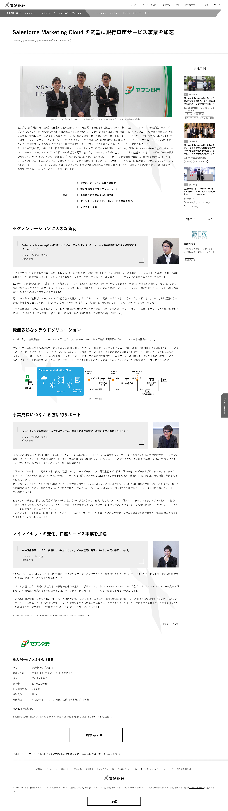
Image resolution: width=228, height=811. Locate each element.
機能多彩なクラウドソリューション (99, 189)
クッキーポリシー (196, 788)
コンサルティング (47, 13)
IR (145, 13)
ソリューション (99, 13)
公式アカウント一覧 (105, 769)
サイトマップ (167, 769)
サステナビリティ (130, 13)
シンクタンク (30, 13)
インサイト (114, 13)
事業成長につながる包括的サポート (99, 195)
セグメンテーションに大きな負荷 (98, 183)
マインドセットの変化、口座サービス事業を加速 (106, 201)
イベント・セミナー (149, 5)
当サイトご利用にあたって (146, 769)
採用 (177, 5)
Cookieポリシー (124, 769)
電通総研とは (12, 13)
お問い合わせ (189, 5)
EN (220, 5)
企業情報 (166, 5)
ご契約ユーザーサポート (46, 769)
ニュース (132, 5)
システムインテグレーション (71, 13)
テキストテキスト (89, 207)
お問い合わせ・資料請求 (82, 769)
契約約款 (64, 769)
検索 (206, 5)
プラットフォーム (131, 309)
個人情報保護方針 (184, 769)
